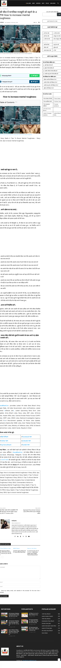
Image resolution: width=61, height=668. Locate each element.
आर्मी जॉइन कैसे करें (48, 65)
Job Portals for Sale (52, 21)
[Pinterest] (7, 503)
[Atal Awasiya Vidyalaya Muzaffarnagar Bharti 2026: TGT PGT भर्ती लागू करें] (4, 622)
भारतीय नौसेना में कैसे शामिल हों (51, 71)
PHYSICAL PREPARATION (9, 500)
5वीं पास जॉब (46, 33)
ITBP (55, 50)
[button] (58, 3)
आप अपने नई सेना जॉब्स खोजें (52, 12)
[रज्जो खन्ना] (5, 528)
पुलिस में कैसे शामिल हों (49, 68)
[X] (4, 503)
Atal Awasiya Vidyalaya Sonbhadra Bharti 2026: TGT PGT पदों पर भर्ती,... (14, 615)
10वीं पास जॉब (47, 39)
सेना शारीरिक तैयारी (48, 101)
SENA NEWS (52, 3)
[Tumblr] (20, 536)
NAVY (43, 3)
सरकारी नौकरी (4, 460)
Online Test (58, 101)
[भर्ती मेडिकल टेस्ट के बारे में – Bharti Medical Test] (24, 615)
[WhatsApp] (11, 503)
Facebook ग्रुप (27, 437)
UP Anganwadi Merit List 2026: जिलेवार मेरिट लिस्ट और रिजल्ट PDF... (33, 621)
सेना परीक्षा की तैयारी (48, 98)
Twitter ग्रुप (4, 441)
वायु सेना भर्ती (56, 44)
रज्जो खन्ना (2, 22)
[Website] (26, 536)
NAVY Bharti (5, 9)
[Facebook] (15, 536)
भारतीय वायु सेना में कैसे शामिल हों (51, 73)
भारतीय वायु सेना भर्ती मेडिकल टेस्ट (51, 85)
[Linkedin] (17, 536)
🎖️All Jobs (28, 3)
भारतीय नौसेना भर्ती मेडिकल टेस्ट (50, 82)
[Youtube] (28, 536)
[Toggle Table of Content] (16, 102)
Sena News (58, 98)
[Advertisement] (30, 664)
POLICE (47, 3)
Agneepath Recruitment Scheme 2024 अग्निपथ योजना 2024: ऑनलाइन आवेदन (31, 511)
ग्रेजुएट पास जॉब (57, 36)
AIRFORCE (38, 3)
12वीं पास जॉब (57, 33)
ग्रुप (26, 445)
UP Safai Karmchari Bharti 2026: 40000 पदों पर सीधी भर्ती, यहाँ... (34, 629)
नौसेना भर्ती (46, 47)
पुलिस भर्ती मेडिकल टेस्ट (48, 88)
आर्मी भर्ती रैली (46, 44)
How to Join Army (31, 548)
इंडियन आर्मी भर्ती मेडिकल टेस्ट (50, 79)
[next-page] (2, 557)
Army (33, 3)
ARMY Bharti (16, 548)
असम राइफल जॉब (47, 50)
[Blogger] (12, 536)
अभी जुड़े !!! (35, 75)
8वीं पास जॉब (46, 36)
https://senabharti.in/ (16, 523)
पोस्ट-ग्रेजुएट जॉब (57, 39)
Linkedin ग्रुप (26, 441)
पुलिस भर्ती (56, 47)
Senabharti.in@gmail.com (29, 660)
